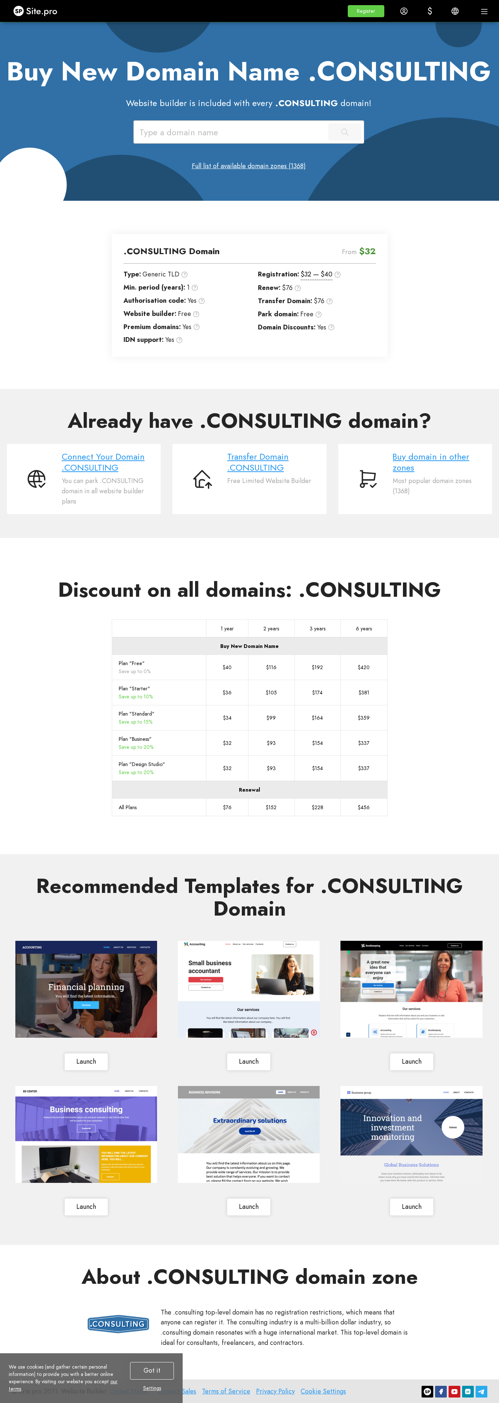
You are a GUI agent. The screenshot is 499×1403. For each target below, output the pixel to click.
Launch (86, 1061)
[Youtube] (454, 1392)
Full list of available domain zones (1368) (249, 166)
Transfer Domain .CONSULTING (258, 462)
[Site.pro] (427, 1392)
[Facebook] (441, 1392)
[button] (366, 11)
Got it (152, 1370)
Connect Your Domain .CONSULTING (103, 462)
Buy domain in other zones (431, 462)
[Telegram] (481, 1392)
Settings (152, 1388)
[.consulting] (118, 1324)
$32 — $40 (316, 274)
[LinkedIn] (468, 1392)
